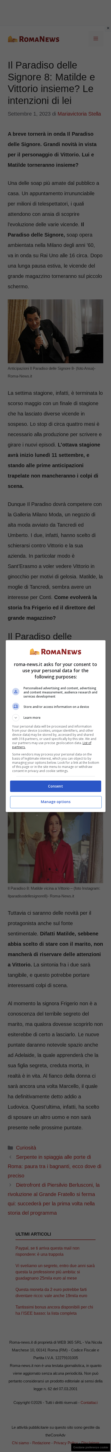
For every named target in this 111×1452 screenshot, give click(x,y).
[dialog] (56, 726)
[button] (55, 717)
